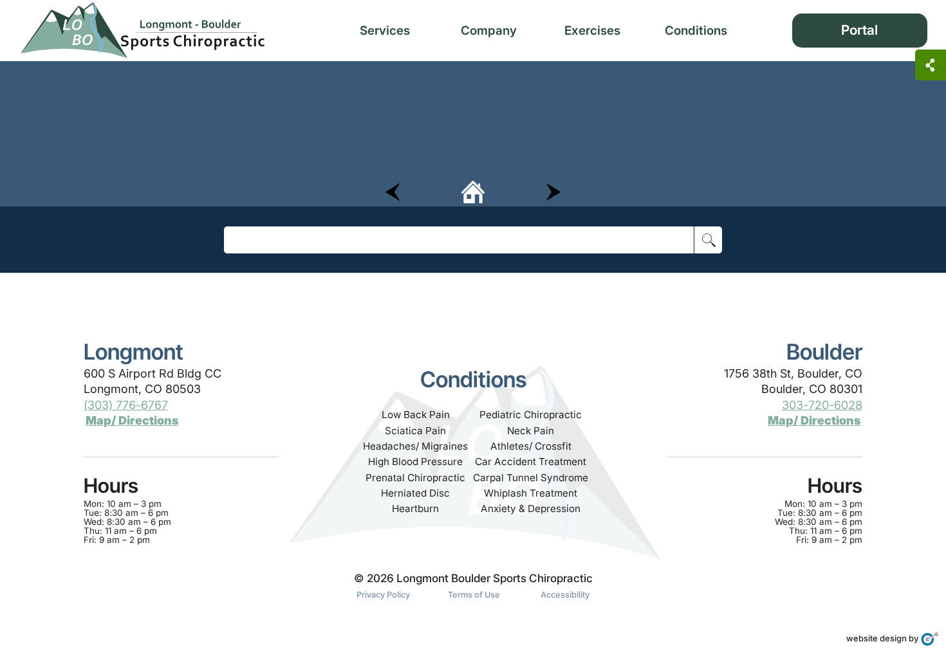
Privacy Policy (383, 595)
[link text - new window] (930, 638)
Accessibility (565, 595)
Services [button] (385, 30)
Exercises (592, 30)
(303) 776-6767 (126, 405)
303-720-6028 (822, 405)
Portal (859, 30)
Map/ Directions (132, 420)
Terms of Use (474, 595)
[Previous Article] (393, 191)
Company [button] (489, 30)
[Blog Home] (473, 191)
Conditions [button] (696, 30)
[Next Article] (553, 191)
